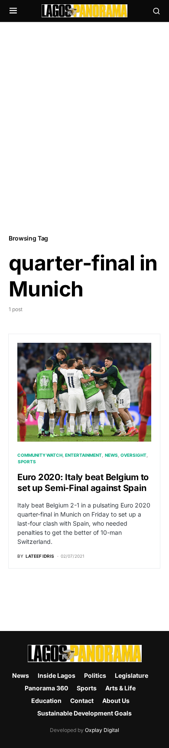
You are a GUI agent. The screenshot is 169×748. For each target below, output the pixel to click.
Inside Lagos (56, 675)
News (111, 455)
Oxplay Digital (102, 730)
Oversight (133, 455)
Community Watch (39, 455)
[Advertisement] (84, 127)
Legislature (131, 675)
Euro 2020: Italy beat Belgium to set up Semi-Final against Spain (83, 482)
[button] (13, 11)
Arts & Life (120, 688)
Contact (82, 700)
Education (46, 700)
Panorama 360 (46, 688)
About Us (116, 700)
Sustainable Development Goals (84, 713)
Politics (95, 675)
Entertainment (83, 455)
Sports (27, 461)
